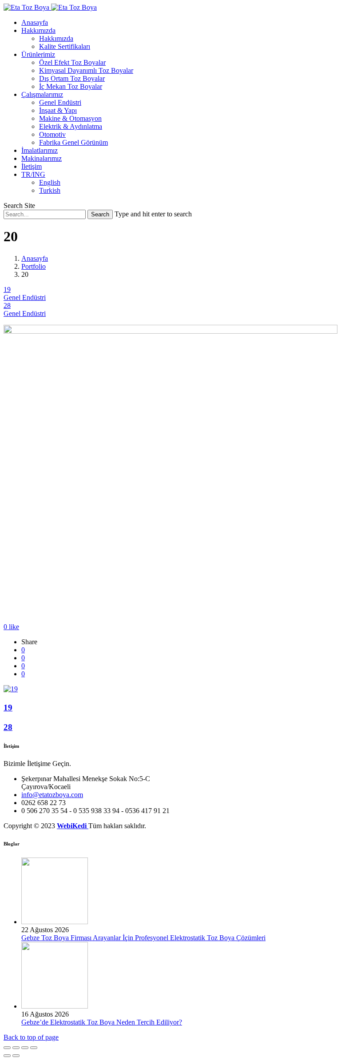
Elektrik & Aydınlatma (70, 126)
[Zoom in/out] (33, 1047)
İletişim (31, 166)
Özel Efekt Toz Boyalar (72, 62)
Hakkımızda (38, 30)
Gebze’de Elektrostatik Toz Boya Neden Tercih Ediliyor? (101, 1022)
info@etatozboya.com (52, 794)
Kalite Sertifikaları (64, 46)
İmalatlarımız (39, 150)
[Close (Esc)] (7, 1047)
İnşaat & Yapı (58, 110)
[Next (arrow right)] (16, 1055)
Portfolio (33, 266)
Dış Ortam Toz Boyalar (72, 78)
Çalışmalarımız (42, 94)
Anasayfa (34, 22)
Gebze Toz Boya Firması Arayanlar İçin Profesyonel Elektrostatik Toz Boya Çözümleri (143, 937)
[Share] (16, 1047)
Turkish (49, 190)
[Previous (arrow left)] (7, 1055)
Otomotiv (52, 134)
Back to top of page (31, 1037)
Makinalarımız (41, 158)
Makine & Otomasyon (70, 118)
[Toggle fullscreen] (24, 1047)
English (49, 182)
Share (29, 642)
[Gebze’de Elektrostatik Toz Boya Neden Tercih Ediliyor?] (54, 1006)
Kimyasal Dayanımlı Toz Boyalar (86, 70)
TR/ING (33, 174)
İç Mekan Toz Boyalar (70, 86)
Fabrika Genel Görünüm (73, 142)
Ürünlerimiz (38, 54)
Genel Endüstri (60, 102)
